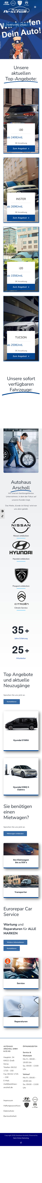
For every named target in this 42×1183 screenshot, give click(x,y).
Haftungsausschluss (12, 1105)
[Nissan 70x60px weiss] (13, 1)
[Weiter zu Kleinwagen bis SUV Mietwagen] (21, 855)
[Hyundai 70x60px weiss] (6, 1)
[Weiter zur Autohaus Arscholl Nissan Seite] (21, 528)
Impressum (8, 1100)
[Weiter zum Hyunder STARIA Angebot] (21, 731)
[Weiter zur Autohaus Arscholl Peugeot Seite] (21, 578)
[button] (12, 701)
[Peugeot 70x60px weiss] (20, 1)
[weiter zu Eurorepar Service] (21, 973)
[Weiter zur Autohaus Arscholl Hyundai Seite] (21, 553)
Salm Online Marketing (21, 1138)
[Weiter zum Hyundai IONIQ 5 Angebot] (21, 777)
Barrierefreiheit (10, 1116)
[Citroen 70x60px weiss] (26, 1)
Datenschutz (9, 1111)
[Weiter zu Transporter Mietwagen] (21, 886)
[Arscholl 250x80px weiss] (16, 6)
